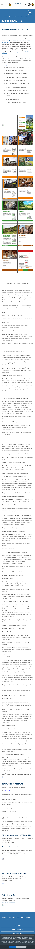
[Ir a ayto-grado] (15, 4)
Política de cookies (18, 933)
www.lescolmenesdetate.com (10, 855)
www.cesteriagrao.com (8, 902)
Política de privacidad (17, 929)
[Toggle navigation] (2, 4)
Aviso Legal (17, 925)
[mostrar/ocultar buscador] (26, 4)
